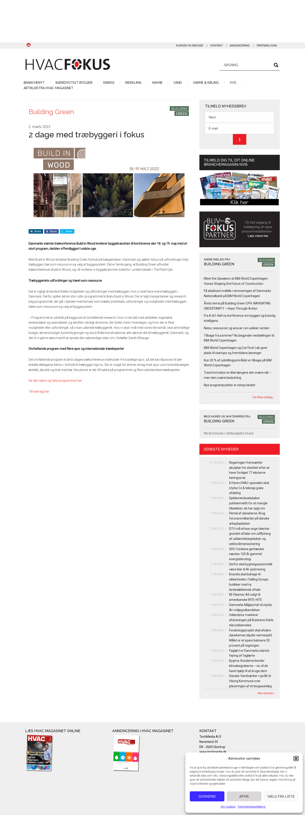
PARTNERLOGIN (267, 45)
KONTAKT (216, 45)
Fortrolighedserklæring (251, 806)
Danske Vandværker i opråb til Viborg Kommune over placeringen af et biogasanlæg (250, 681)
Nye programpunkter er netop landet (229, 385)
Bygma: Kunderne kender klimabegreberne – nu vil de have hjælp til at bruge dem (248, 666)
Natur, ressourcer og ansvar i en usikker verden (236, 328)
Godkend (207, 796)
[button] (296, 758)
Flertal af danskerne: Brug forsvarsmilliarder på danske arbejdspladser (249, 518)
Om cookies (228, 806)
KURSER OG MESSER (189, 45)
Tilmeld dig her (39, 391)
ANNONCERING (240, 45)
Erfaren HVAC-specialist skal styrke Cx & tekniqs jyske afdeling (249, 488)
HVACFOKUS (67, 64)
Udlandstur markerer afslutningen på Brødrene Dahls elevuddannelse (251, 620)
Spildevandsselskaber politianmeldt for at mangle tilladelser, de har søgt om (248, 503)
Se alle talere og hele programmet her (55, 380)
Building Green (51, 112)
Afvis (244, 796)
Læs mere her (258, 236)
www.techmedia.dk (212, 752)
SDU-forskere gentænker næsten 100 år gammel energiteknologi (246, 554)
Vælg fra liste (281, 796)
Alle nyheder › (266, 693)
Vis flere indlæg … (264, 397)
